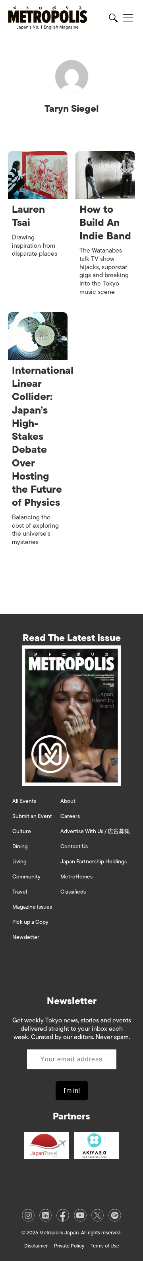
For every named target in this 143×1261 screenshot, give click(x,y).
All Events (24, 801)
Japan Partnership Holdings (93, 861)
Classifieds (73, 891)
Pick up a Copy (30, 922)
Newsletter (25, 937)
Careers (70, 816)
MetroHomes (76, 876)
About (67, 801)
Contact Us (74, 846)
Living (19, 861)
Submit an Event (32, 816)
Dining (20, 846)
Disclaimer (36, 1246)
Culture (21, 831)
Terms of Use (105, 1246)
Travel (19, 891)
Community (26, 876)
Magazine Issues (32, 906)
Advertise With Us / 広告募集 (95, 831)
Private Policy (69, 1246)
